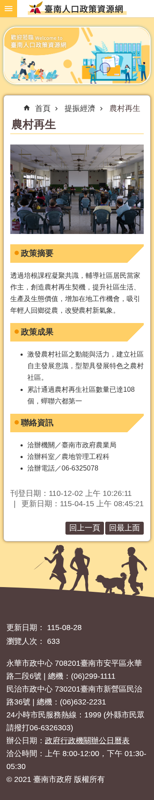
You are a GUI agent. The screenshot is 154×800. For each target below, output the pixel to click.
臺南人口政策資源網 (77, 7)
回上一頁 (84, 527)
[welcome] (77, 55)
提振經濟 (80, 108)
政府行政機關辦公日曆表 (87, 740)
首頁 (42, 108)
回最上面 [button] (124, 527)
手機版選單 (8, 8)
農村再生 (125, 108)
